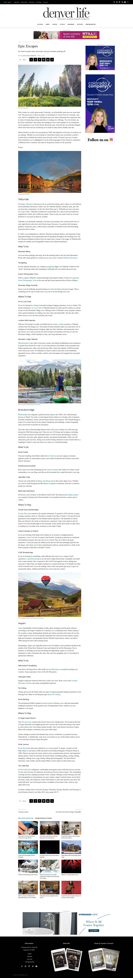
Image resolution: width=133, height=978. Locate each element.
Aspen (20, 628)
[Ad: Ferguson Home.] (66, 923)
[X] (122, 2)
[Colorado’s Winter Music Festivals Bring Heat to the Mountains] (50, 828)
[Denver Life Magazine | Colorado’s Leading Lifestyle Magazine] (66, 13)
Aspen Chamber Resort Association (35, 618)
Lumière (61, 324)
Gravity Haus (22, 513)
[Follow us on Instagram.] (100, 139)
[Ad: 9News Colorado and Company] (100, 58)
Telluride (29, 204)
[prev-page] (48, 901)
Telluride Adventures (70, 258)
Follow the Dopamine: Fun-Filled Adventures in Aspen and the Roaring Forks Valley (49, 876)
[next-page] (51, 901)
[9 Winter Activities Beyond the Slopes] (28, 866)
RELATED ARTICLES (25, 818)
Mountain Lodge (27, 343)
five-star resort (26, 722)
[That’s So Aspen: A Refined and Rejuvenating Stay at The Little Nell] (28, 887)
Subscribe (66, 943)
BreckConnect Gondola (50, 470)
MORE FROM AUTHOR (43, 818)
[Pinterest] (119, 2)
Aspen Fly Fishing (53, 694)
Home (19, 42)
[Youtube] (125, 2)
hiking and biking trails (46, 481)
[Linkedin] (48, 59)
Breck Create (49, 456)
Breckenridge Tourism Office (33, 404)
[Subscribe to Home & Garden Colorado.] (103, 960)
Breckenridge (22, 414)
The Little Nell (25, 769)
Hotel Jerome (22, 748)
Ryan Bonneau (26, 194)
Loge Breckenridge (33, 559)
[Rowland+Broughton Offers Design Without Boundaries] (71, 828)
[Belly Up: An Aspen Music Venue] (71, 866)
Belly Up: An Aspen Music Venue (69, 874)
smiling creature (72, 495)
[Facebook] (114, 2)
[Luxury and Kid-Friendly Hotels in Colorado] (28, 847)
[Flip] (44, 59)
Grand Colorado (32, 537)
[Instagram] (116, 2)
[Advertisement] (100, 157)
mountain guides (47, 703)
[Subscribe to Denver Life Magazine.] (66, 960)
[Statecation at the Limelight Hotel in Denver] (50, 887)
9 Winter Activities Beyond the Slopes (28, 874)
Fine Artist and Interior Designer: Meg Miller (68, 812)
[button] (127, 2)
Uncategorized (27, 42)
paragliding (50, 266)
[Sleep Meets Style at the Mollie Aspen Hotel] (71, 847)
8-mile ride (53, 289)
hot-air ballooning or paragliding (57, 669)
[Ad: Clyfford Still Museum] (66, 35)
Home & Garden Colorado (103, 943)
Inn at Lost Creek (35, 308)
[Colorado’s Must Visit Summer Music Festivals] (50, 847)
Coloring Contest (23, 812)
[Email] (52, 59)
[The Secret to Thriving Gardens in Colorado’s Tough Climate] (28, 828)
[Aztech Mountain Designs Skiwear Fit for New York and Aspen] (71, 887)
